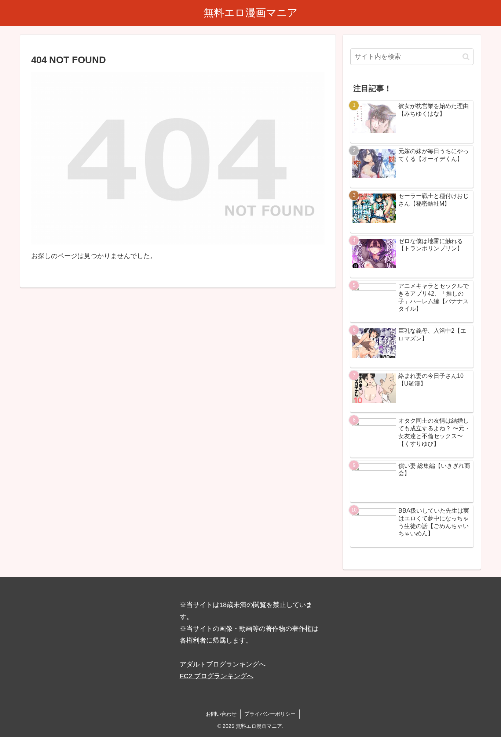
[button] (466, 57)
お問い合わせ (221, 714)
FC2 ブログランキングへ (216, 676)
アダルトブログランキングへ (223, 664)
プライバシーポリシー (270, 714)
